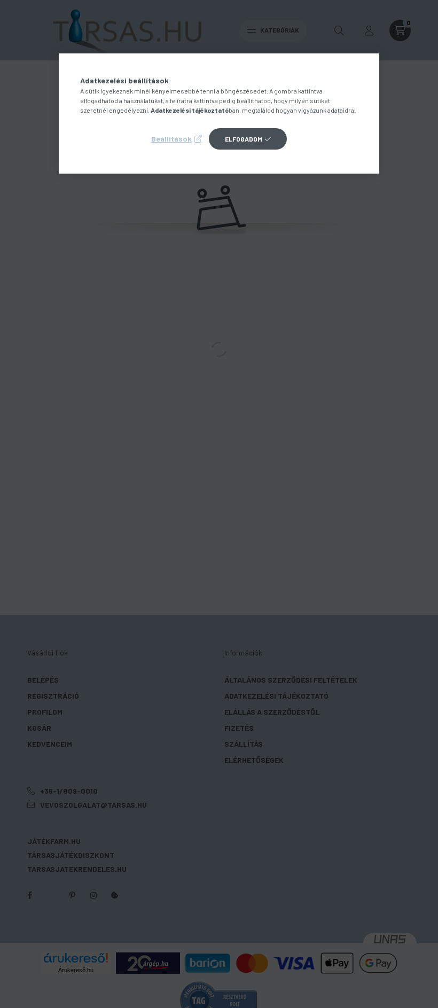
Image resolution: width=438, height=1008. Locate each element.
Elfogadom (243, 139)
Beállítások (171, 138)
